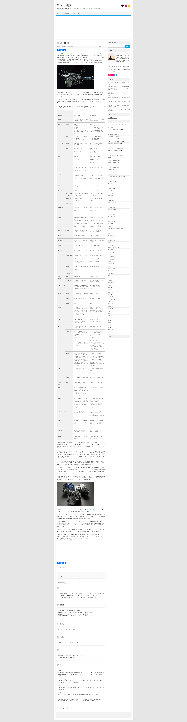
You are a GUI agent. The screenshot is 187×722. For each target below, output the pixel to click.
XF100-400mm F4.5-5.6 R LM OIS (115, 228)
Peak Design (110, 200)
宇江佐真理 (110, 270)
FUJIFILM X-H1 (111, 171)
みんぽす (110, 235)
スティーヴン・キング (113, 247)
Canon (109, 127)
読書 (109, 315)
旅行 (109, 289)
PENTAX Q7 (110, 221)
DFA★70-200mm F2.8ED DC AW (115, 155)
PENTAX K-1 (110, 202)
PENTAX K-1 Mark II (112, 204)
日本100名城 (110, 292)
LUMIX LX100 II (111, 188)
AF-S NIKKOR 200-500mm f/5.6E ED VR (116, 124)
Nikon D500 (110, 195)
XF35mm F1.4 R (111, 230)
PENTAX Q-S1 (111, 219)
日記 (109, 294)
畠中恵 (109, 306)
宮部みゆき (110, 273)
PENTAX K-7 (110, 216)
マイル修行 (110, 256)
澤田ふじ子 (110, 303)
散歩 (109, 287)
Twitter (109, 226)
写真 (74, 13)
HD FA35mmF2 (111, 181)
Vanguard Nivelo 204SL (64, 576)
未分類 (109, 296)
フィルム (110, 252)
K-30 (66, 57)
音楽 (109, 322)
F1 (108, 157)
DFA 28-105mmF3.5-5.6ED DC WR (115, 141)
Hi (61, 664)
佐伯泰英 (110, 261)
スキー (109, 245)
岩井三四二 (110, 282)
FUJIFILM (110, 169)
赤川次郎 (110, 318)
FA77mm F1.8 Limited (112, 167)
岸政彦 (109, 285)
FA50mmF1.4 (111, 164)
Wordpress (129, 719)
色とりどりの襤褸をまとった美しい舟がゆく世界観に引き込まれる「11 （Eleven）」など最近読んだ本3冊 (118, 88)
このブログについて (66, 13)
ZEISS (109, 233)
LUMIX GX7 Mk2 (111, 186)
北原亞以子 (110, 268)
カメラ (79, 13)
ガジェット (110, 240)
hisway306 (63, 46)
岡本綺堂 (110, 280)
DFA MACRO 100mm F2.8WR (114, 143)
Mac (109, 190)
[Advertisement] (93, 27)
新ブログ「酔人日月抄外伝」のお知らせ (116, 82)
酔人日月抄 (64, 5)
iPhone (109, 183)
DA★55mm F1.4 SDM (112, 136)
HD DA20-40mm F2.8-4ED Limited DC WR (116, 179)
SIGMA (109, 223)
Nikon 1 (109, 193)
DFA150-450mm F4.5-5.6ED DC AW (115, 148)
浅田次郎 (110, 301)
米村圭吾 (110, 308)
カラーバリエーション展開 (95, 509)
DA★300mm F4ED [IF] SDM (114, 134)
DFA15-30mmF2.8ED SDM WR (114, 145)
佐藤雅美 (110, 263)
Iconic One (115, 719)
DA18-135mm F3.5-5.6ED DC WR (115, 131)
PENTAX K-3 (110, 207)
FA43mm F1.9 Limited (112, 162)
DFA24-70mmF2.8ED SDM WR (114, 150)
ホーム (58, 13)
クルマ (109, 242)
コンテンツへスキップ (93, 11)
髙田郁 (109, 329)
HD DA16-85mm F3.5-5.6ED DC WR (115, 176)
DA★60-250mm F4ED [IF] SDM (114, 138)
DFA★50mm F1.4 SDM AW (113, 153)
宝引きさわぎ (100, 576)
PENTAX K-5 (110, 214)
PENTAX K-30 (111, 211)
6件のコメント (102, 46)
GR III (109, 174)
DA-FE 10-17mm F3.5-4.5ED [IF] (114, 129)
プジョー (110, 254)
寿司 (109, 275)
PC (108, 197)
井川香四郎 (110, 259)
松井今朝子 (110, 299)
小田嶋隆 (110, 277)
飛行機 (109, 325)
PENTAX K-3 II (111, 209)
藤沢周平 (110, 313)
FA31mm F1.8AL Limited (113, 160)
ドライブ (110, 249)
